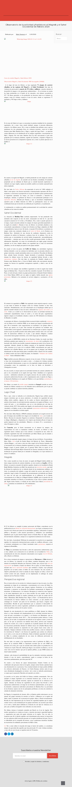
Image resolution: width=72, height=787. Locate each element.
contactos (49, 321)
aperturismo (41, 544)
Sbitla (48, 552)
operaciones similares (10, 259)
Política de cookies (41, 781)
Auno (41, 416)
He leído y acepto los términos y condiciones (37, 761)
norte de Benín (35, 231)
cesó (13, 441)
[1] (17, 225)
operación (10, 199)
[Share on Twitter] (9, 734)
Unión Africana (19, 189)
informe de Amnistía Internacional (25, 528)
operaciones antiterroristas (40, 408)
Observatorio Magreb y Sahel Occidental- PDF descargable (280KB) (24, 81)
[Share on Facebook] (5, 734)
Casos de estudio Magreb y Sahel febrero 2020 (18, 78)
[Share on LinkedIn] (12, 734)
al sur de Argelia (15, 180)
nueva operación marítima (20, 567)
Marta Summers (20, 34)
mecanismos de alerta (32, 341)
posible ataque (23, 384)
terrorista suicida (41, 467)
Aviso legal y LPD (30, 781)
